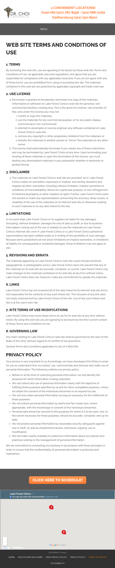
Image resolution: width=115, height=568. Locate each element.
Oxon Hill (48, 12)
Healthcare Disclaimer (30, 557)
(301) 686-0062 (93, 12)
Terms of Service (98, 557)
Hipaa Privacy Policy (56, 557)
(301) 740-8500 (85, 17)
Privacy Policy (78, 557)
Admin (11, 557)
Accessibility (58, 563)
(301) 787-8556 (67, 12)
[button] (57, 480)
